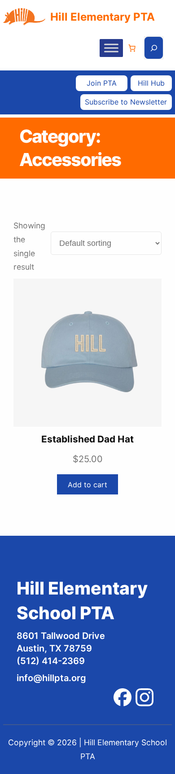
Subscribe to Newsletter (126, 101)
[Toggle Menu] (111, 48)
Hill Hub (151, 83)
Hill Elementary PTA (102, 16)
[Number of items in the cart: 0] (132, 48)
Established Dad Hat (87, 439)
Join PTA (102, 83)
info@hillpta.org (51, 678)
